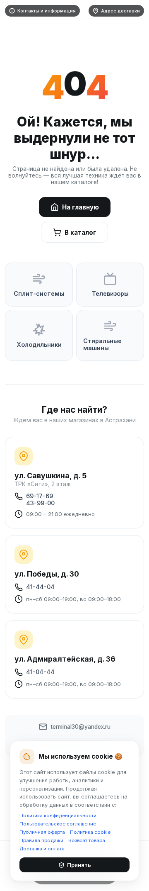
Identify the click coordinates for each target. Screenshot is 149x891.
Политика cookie (90, 832)
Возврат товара (86, 840)
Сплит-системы (39, 293)
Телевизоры (110, 293)
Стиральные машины (102, 344)
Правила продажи (41, 840)
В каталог (80, 232)
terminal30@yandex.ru (80, 726)
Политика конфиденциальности (57, 815)
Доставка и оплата (42, 849)
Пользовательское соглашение (57, 824)
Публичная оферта (42, 832)
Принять (79, 865)
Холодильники (39, 344)
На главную (80, 207)
